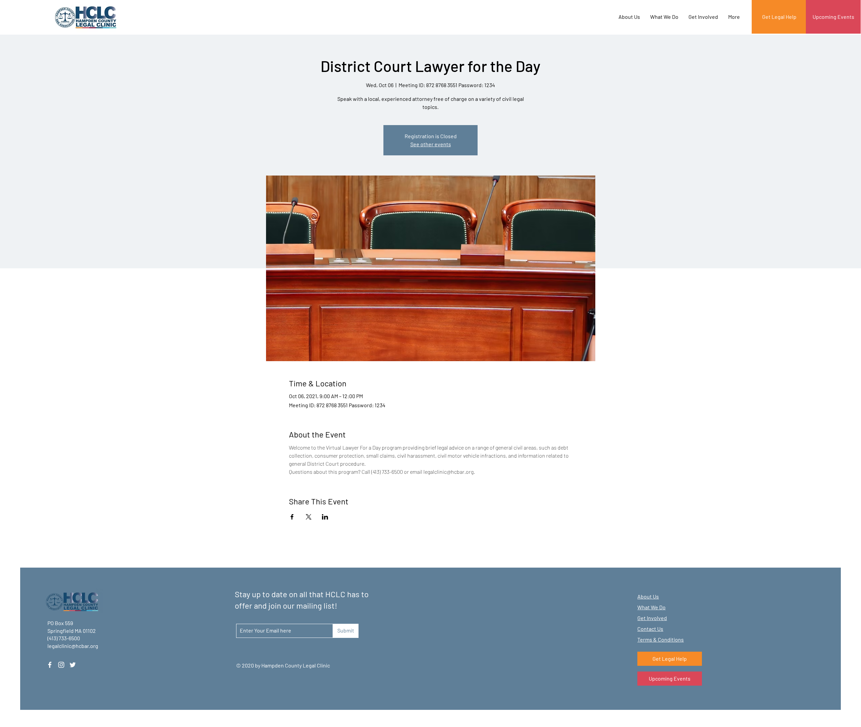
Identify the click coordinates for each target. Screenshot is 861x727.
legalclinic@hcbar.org (72, 646)
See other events (430, 144)
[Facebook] (50, 665)
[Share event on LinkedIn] (325, 517)
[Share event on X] (308, 517)
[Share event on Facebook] (292, 517)
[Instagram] (61, 665)
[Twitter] (73, 665)
